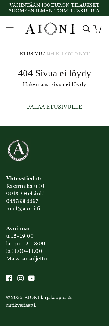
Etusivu (31, 53)
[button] (86, 28)
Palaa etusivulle (54, 107)
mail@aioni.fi (23, 209)
